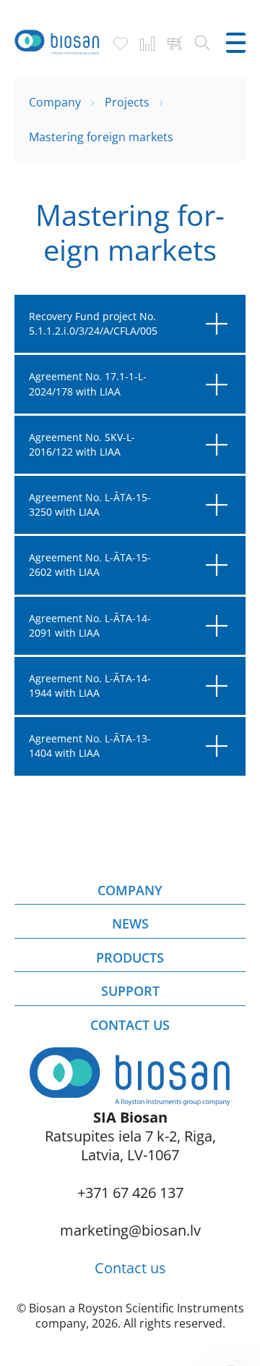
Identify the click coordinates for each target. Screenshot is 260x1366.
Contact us (130, 1268)
